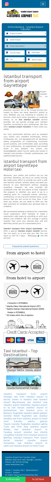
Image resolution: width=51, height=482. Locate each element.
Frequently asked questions (25, 246)
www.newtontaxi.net (14, 464)
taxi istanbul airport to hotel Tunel (26, 446)
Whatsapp (14, 479)
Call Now (39, 479)
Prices (8, 472)
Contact (16, 472)
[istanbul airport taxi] (25, 13)
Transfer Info (18, 470)
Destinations (31, 470)
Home (7, 470)
